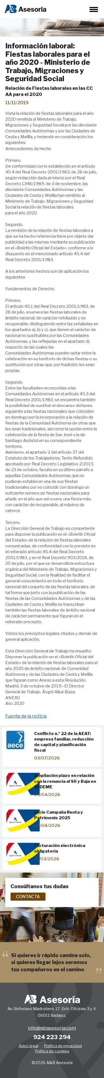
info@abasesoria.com (52, 1028)
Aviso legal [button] (28, 1046)
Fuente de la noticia (26, 716)
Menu (93, 9)
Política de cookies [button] (52, 1051)
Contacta (28, 896)
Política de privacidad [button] (63, 1046)
